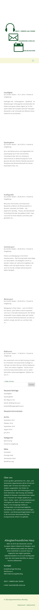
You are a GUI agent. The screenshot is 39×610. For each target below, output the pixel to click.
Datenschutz (31, 605)
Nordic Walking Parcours (12, 403)
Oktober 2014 (8, 423)
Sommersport (9, 247)
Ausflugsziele (9, 195)
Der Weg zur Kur (9, 400)
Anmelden (7, 452)
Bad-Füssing (8, 441)
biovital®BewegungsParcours (14, 406)
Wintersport (8, 299)
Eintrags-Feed (8, 455)
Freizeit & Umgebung (11, 444)
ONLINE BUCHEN (24, 51)
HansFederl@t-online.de (17, 585)
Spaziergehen (9, 142)
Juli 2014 (7, 433)
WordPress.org (9, 461)
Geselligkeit (8, 92)
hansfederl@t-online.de (22, 41)
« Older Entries (9, 381)
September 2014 (9, 426)
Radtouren (8, 351)
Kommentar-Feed (10, 458)
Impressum (21, 605)
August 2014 (8, 429)
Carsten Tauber (11, 94)
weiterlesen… (26, 561)
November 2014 (9, 420)
